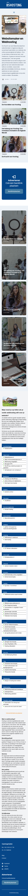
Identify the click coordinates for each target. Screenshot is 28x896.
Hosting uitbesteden (10, 646)
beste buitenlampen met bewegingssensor (10, 666)
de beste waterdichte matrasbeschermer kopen (10, 630)
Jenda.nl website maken (11, 566)
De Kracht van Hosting (10, 156)
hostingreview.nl (9, 691)
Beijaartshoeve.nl (9, 457)
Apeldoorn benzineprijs (11, 613)
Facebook (7, 863)
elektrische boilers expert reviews (13, 594)
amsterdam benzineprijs (11, 663)
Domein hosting (9, 509)
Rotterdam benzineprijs (11, 616)
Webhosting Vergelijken (11, 461)
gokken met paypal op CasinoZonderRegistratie (10, 527)
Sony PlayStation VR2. (11, 644)
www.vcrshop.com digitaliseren (13, 481)
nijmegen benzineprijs (10, 641)
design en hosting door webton (13, 680)
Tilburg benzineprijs (10, 672)
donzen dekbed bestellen (11, 624)
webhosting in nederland (11, 537)
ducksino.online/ (9, 492)
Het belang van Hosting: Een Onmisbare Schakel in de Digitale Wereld (14, 131)
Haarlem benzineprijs (10, 670)
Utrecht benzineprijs (10, 627)
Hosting (4, 721)
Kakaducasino (8, 448)
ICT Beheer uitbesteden (11, 548)
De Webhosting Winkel (11, 655)
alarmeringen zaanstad (11, 611)
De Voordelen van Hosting (11, 104)
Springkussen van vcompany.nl (13, 470)
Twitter (6, 866)
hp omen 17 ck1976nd (10, 585)
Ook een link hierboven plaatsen (14, 713)
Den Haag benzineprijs (11, 605)
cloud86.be (8, 500)
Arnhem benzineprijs (10, 577)
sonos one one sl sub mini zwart (13, 706)
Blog (3, 855)
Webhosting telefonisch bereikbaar (14, 689)
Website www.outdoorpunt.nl (12, 603)
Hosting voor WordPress (11, 479)
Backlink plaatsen (14, 191)
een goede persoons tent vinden (13, 633)
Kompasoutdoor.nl (9, 557)
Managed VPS (8, 464)
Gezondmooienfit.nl (10, 518)
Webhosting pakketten (10, 694)
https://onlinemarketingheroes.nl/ (13, 459)
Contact (4, 858)
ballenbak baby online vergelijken (13, 575)
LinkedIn (6, 869)
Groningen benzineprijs (11, 483)
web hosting (8, 539)
